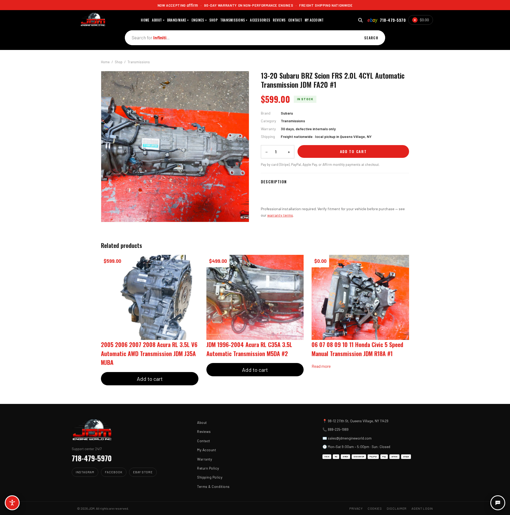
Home (105, 62)
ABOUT (158, 20)
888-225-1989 (338, 429)
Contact (203, 440)
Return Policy (208, 468)
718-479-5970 (393, 20)
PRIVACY (356, 508)
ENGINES (199, 20)
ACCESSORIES (260, 20)
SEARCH (371, 37)
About (202, 422)
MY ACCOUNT (314, 20)
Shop (118, 62)
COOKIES (375, 508)
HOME (145, 20)
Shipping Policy (209, 477)
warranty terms (280, 215)
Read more (321, 366)
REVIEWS (279, 20)
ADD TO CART (353, 151)
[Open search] (360, 20)
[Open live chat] (497, 502)
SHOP (213, 20)
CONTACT (295, 20)
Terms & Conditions (213, 486)
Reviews (204, 431)
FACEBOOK (113, 472)
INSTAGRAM (85, 472)
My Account (206, 450)
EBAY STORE (143, 472)
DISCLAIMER (397, 508)
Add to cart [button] (150, 378)
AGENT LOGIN (422, 508)
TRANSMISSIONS (234, 20)
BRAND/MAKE (178, 20)
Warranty (204, 459)
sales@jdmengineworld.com (350, 438)
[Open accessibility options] (12, 502)
